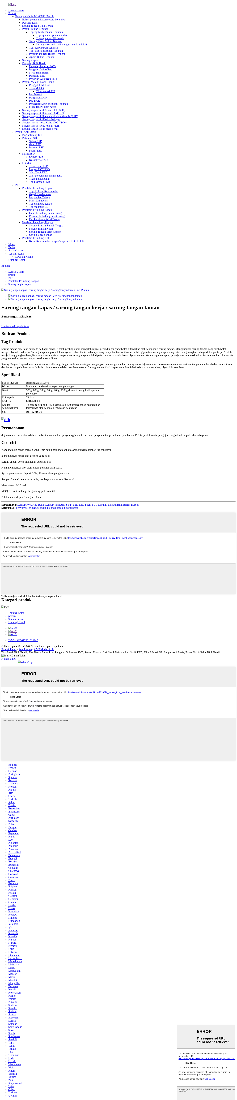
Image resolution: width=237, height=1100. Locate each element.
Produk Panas (8, 649)
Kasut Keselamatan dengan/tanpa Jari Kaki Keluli (56, 241)
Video (11, 244)
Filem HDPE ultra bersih (42, 106)
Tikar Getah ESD (38, 166)
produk (12, 274)
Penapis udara (29, 22)
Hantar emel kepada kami (15, 326)
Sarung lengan (30, 60)
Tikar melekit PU (45, 91)
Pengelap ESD (37, 75)
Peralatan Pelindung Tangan (37, 222)
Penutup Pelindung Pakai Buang (47, 216)
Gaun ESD (35, 144)
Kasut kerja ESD (38, 159)
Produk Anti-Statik (25, 131)
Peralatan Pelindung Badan (37, 209)
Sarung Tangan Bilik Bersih (37, 25)
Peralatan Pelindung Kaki (36, 238)
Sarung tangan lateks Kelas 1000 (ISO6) (44, 122)
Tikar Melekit (36, 88)
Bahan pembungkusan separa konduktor (44, 19)
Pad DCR (34, 100)
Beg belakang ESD (32, 135)
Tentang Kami (16, 253)
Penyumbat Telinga (39, 197)
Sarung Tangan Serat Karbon (45, 231)
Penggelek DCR (38, 97)
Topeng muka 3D (38, 206)
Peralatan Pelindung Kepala (37, 188)
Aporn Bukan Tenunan (41, 56)
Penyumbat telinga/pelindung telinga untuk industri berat (47, 507)
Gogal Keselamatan (40, 194)
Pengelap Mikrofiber (40, 69)
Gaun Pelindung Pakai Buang (45, 213)
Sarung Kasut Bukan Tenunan (45, 41)
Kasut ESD (28, 153)
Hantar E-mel (8, 658)
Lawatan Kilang (24, 256)
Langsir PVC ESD (39, 169)
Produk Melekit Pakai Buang (38, 81)
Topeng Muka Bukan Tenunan (46, 32)
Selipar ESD (36, 156)
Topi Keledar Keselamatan (43, 191)
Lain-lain (27, 163)
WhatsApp (26, 662)
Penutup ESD (36, 147)
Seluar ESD (35, 141)
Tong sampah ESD (39, 181)
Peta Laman (25, 649)
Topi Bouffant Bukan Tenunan (46, 50)
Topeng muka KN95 (40, 203)
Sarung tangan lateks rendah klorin (41, 125)
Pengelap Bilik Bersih (34, 63)
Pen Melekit (35, 94)
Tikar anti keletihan (39, 178)
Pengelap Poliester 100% (42, 66)
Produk (12, 13)
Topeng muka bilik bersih (50, 38)
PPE (17, 184)
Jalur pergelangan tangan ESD (45, 175)
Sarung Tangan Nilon (41, 228)
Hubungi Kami (16, 259)
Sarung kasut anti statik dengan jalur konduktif (61, 44)
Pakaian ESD (29, 138)
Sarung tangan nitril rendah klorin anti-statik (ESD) (50, 116)
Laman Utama (16, 10)
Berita (11, 247)
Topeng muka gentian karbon (52, 35)
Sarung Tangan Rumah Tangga (46, 225)
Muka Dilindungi (38, 200)
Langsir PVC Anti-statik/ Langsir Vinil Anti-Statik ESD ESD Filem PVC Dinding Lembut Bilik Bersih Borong (78, 504)
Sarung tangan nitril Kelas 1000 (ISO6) (43, 110)
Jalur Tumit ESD (38, 172)
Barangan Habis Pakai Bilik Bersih (34, 16)
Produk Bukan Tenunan (35, 28)
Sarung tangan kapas (40, 234)
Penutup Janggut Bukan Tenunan (47, 53)
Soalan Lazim (15, 250)
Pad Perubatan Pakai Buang (44, 219)
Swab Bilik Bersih (39, 72)
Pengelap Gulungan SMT (43, 78)
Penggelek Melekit (39, 85)
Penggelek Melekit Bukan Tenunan (48, 103)
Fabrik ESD (35, 150)
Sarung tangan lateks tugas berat (39, 128)
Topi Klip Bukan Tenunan (43, 47)
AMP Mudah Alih (44, 649)
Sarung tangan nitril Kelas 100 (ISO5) (43, 113)
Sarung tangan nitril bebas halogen (41, 119)
